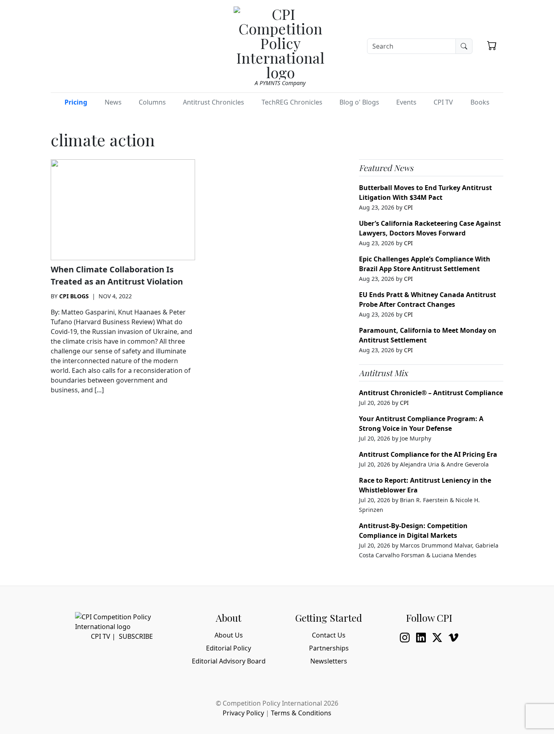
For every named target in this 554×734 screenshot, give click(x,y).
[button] (492, 45)
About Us (229, 635)
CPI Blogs (74, 296)
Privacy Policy (243, 712)
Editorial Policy (228, 648)
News (113, 102)
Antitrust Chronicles (213, 102)
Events (406, 102)
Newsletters (328, 661)
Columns (152, 102)
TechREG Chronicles (292, 102)
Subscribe (136, 636)
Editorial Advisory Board (229, 661)
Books (480, 102)
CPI (408, 207)
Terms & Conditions (301, 712)
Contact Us (329, 635)
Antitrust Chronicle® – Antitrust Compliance (431, 392)
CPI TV (443, 102)
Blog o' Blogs (359, 102)
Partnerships (329, 648)
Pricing (75, 102)
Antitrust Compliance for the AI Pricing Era (428, 454)
